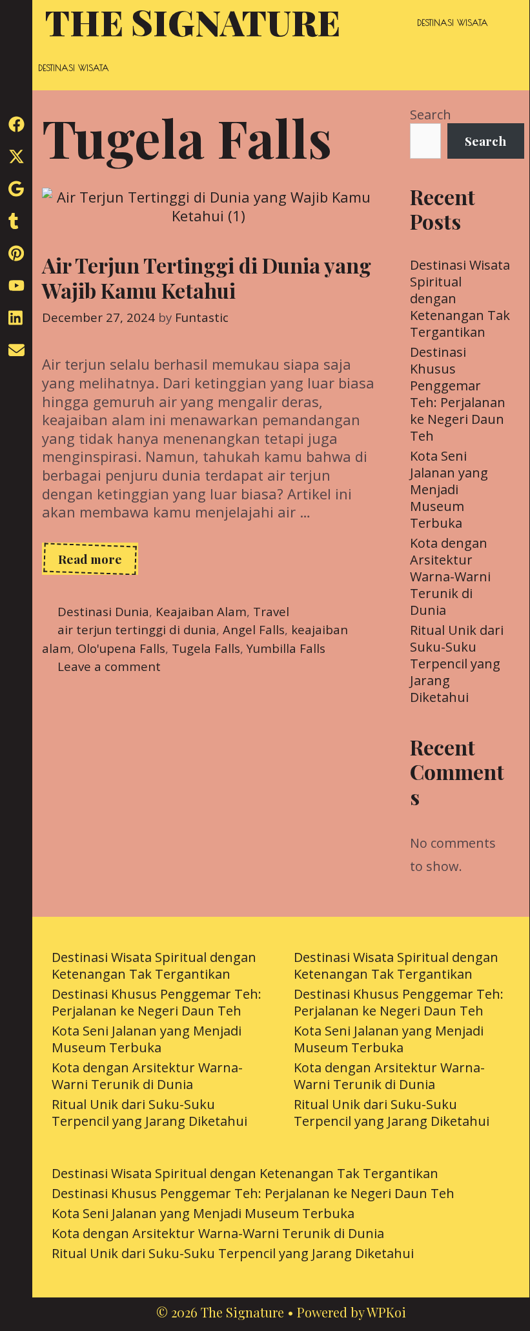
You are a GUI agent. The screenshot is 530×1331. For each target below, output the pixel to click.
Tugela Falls (206, 648)
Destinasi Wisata (452, 22)
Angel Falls (254, 629)
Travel (271, 611)
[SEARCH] (505, 22)
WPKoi (386, 1312)
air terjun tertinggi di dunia (136, 629)
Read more (98, 562)
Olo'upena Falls (121, 648)
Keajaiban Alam (201, 611)
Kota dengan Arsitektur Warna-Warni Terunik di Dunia (450, 576)
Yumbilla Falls (286, 648)
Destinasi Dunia (103, 611)
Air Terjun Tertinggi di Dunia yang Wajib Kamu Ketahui (206, 277)
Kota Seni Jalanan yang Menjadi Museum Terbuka (449, 489)
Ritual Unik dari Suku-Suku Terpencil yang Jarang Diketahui (457, 663)
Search (430, 114)
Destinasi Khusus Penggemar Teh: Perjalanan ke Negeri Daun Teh (457, 394)
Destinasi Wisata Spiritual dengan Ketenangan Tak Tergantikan (154, 965)
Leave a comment (109, 666)
